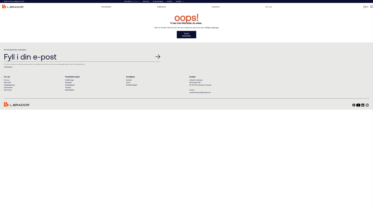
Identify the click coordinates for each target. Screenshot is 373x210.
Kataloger (68, 82)
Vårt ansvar (8, 90)
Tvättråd (68, 87)
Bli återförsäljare (158, 1)
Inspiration (216, 7)
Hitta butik (146, 1)
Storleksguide (70, 85)
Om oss (269, 7)
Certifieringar (69, 80)
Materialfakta (69, 90)
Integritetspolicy (9, 85)
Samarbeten (8, 87)
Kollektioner (161, 7)
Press (128, 82)
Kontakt (169, 1)
